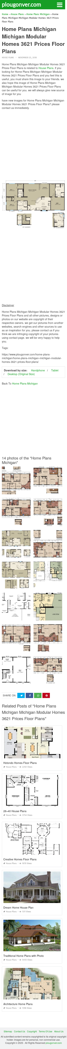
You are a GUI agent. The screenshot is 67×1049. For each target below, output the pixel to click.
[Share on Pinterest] (46, 695)
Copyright (32, 1031)
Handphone (38, 370)
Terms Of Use (45, 1031)
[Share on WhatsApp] (38, 695)
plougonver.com (21, 4)
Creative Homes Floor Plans (19, 859)
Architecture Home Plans (18, 1004)
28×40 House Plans (14, 811)
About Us (58, 1031)
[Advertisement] (33, 145)
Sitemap (8, 1031)
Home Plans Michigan (25, 383)
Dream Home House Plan (18, 907)
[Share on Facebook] (29, 695)
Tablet (54, 370)
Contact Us (19, 1031)
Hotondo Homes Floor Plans (20, 763)
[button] (59, 4)
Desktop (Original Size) (21, 374)
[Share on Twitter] (21, 695)
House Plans (8, 57)
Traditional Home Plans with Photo (23, 956)
